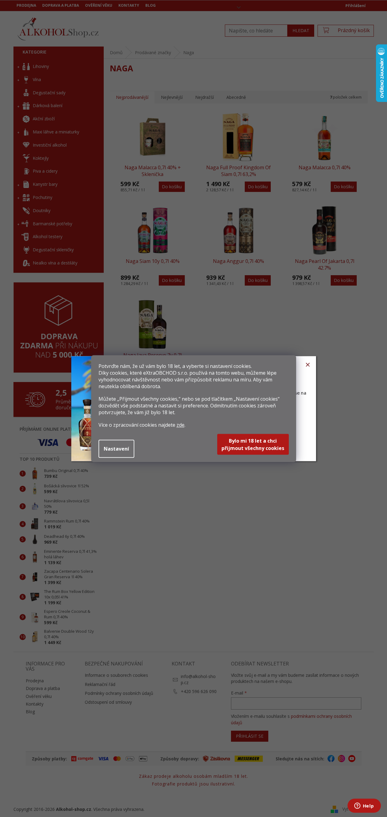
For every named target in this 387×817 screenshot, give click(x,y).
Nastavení (116, 448)
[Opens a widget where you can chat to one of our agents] (364, 806)
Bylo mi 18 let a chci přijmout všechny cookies (252, 444)
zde (180, 424)
